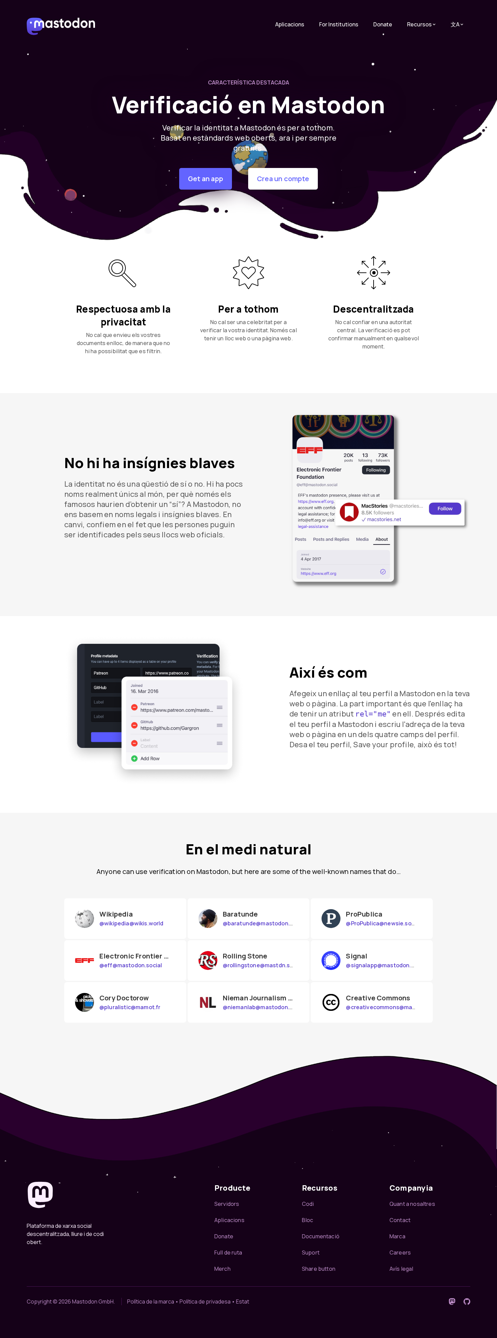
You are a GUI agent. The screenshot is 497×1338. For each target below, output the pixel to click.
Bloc (307, 1220)
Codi (308, 1204)
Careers (400, 1252)
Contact (399, 1220)
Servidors (226, 1204)
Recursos (419, 24)
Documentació (320, 1236)
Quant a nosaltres (412, 1204)
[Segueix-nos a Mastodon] (452, 1301)
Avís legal (401, 1268)
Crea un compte (283, 178)
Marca (397, 1236)
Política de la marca (150, 1301)
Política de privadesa (205, 1301)
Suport (311, 1252)
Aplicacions (289, 24)
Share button (318, 1268)
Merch (222, 1268)
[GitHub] (467, 1301)
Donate (382, 24)
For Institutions (338, 24)
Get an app (205, 178)
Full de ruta (228, 1252)
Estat (242, 1301)
